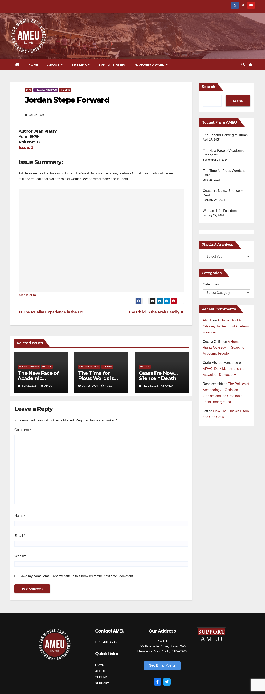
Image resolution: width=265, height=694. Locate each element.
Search (208, 86)
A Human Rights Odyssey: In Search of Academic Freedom (226, 326)
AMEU (48, 385)
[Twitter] (167, 682)
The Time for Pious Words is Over (96, 378)
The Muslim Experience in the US (52, 312)
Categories (211, 284)
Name (19, 515)
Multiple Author (29, 367)
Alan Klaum (27, 295)
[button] (243, 64)
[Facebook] (157, 682)
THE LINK (101, 677)
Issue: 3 (26, 147)
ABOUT (100, 671)
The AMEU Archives (46, 90)
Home (33, 64)
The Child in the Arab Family (154, 312)
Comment (22, 430)
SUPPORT (102, 683)
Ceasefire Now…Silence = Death (158, 375)
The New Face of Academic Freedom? (38, 378)
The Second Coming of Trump (225, 135)
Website (20, 556)
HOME (99, 665)
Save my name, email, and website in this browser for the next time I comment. (77, 576)
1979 (28, 90)
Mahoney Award (150, 64)
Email (19, 536)
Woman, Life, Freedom (220, 211)
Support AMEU (112, 64)
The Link (65, 90)
